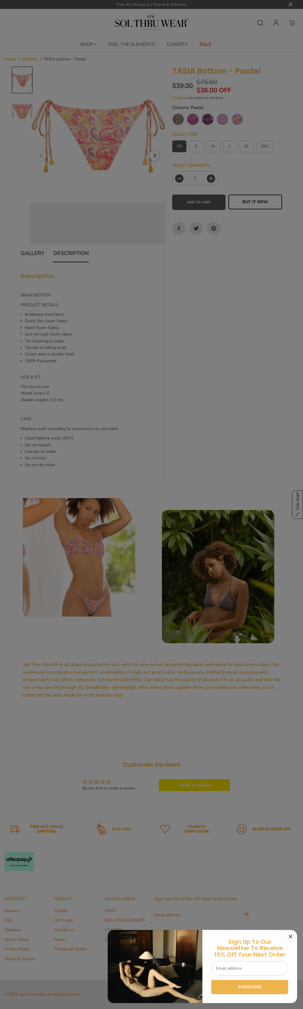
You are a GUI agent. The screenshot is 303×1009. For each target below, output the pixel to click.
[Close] (290, 936)
